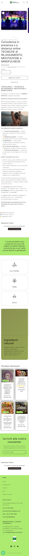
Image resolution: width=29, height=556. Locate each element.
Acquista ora (14, 82)
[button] (1, 2)
